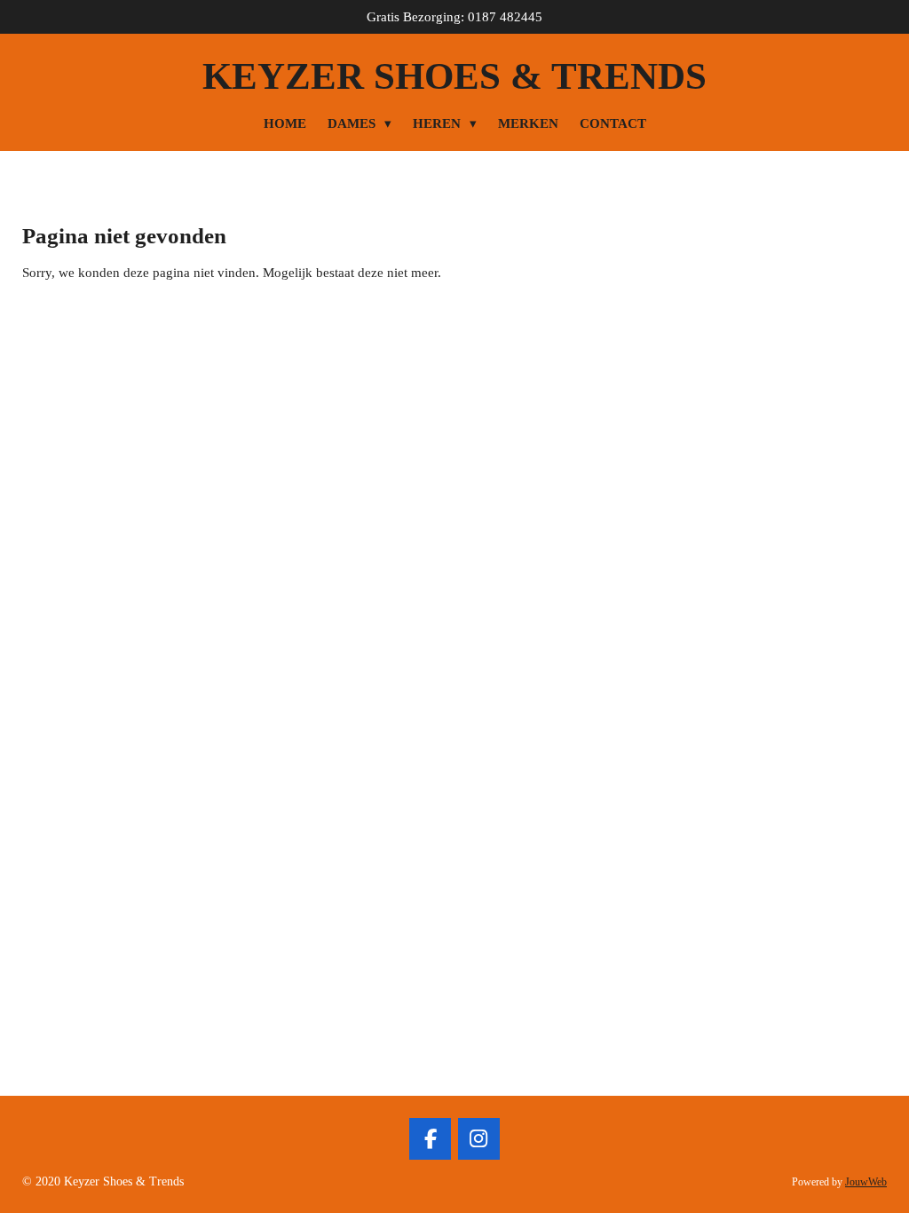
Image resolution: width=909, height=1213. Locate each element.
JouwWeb (866, 1182)
